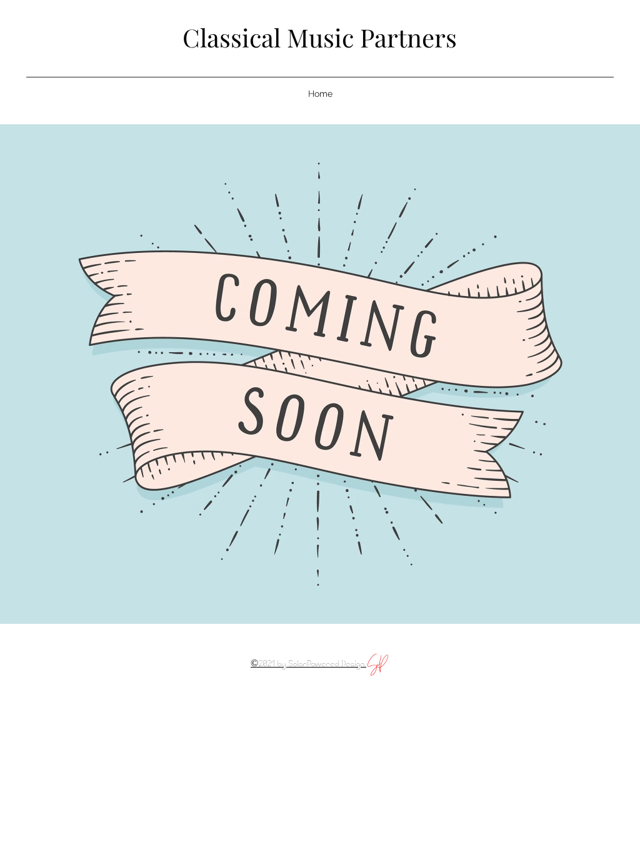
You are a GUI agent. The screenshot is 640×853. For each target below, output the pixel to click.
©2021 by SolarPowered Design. (308, 665)
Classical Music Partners (319, 37)
